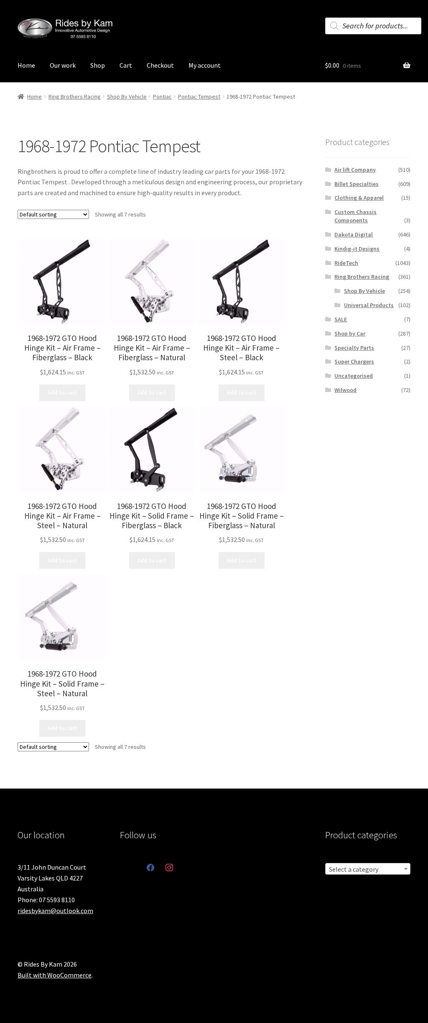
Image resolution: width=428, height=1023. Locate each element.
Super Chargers (354, 361)
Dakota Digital (353, 234)
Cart (126, 65)
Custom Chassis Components (355, 216)
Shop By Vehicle (127, 96)
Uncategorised (353, 375)
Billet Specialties (356, 184)
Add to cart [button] (62, 392)
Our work (63, 65)
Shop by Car (349, 333)
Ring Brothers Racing (74, 96)
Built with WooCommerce (55, 975)
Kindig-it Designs (357, 248)
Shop (97, 65)
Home (26, 65)
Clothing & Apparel (359, 197)
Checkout (160, 65)
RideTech (346, 263)
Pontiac (162, 96)
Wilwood (345, 390)
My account (205, 65)
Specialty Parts (354, 347)
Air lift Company (355, 169)
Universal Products (369, 305)
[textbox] (368, 869)
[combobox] (367, 869)
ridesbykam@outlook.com (55, 910)
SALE (340, 319)
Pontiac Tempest (199, 96)
